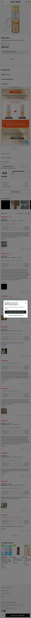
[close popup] (25, 303)
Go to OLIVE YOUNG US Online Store (15, 312)
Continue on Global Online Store (15, 315)
